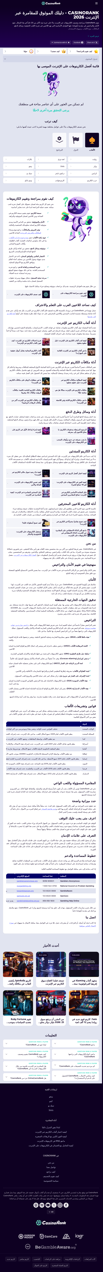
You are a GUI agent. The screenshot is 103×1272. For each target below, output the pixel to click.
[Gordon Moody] (26, 1236)
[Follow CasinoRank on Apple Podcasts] (35, 1205)
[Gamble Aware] (56, 1246)
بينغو (51, 1096)
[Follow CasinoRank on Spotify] (41, 1205)
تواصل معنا (51, 1167)
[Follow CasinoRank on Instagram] (60, 1205)
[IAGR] (79, 1236)
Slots (51, 1110)
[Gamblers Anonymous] (66, 1236)
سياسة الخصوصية (51, 1180)
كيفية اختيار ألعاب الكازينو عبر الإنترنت (51, 1131)
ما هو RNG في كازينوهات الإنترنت (51, 1141)
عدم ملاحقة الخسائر (48, 809)
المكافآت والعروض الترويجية (30, 233)
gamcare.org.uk (23, 896)
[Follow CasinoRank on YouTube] (47, 1205)
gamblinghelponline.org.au (28, 901)
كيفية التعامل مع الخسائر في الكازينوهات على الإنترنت (51, 1145)
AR (52, 1212)
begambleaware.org (25, 891)
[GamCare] (48, 1236)
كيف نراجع (51, 1171)
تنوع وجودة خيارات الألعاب (18, 237)
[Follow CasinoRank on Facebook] (66, 1205)
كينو (51, 1101)
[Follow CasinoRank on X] (54, 1205)
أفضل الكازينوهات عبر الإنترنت (25, 555)
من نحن (51, 1162)
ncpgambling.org (24, 886)
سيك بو (51, 1105)
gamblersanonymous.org (27, 881)
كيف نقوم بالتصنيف (51, 1176)
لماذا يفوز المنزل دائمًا (51, 1127)
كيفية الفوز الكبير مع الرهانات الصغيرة (51, 1136)
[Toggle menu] (96, 3)
